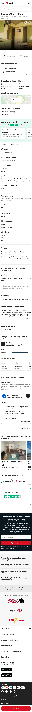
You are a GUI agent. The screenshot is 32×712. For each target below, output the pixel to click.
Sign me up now (16, 543)
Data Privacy (5, 700)
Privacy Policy (11, 548)
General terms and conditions (10, 696)
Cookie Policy (5, 703)
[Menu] (3, 3)
